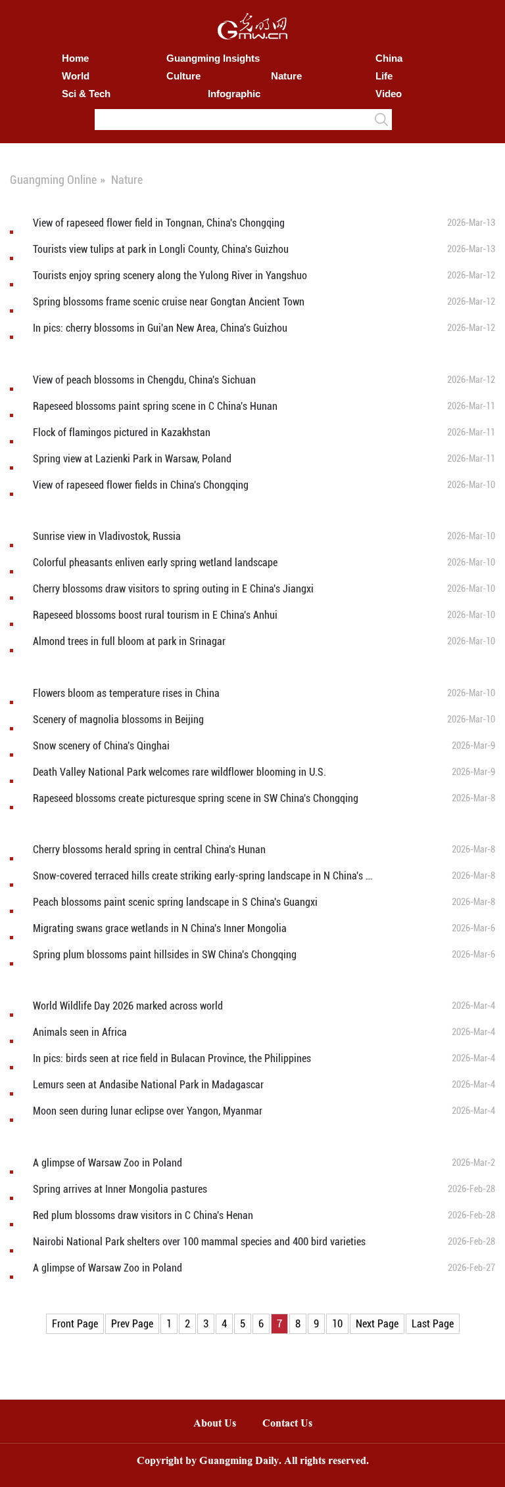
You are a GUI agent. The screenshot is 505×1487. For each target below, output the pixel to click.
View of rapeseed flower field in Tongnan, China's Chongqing (159, 223)
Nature (286, 75)
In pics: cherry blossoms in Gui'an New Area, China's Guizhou (160, 328)
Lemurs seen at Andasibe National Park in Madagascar (148, 1084)
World (75, 75)
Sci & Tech (86, 93)
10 (337, 1324)
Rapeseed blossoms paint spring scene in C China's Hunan (155, 406)
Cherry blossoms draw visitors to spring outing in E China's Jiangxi (173, 589)
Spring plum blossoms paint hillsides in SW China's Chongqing (165, 954)
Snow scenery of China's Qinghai (101, 746)
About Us (214, 1424)
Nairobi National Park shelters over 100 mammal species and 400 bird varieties (199, 1241)
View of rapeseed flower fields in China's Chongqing (141, 485)
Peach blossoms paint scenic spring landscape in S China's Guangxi (175, 902)
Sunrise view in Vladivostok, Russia (107, 536)
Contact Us (293, 1424)
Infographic (234, 93)
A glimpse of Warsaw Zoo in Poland (107, 1163)
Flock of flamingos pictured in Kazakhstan (121, 432)
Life (384, 75)
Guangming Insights (213, 58)
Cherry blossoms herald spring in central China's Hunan (149, 849)
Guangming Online (53, 180)
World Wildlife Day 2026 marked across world (128, 1006)
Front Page (75, 1324)
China (388, 58)
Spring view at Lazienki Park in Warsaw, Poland (132, 459)
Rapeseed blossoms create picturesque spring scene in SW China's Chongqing (195, 798)
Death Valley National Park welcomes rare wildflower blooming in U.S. (179, 772)
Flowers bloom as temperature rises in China (126, 693)
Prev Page (132, 1324)
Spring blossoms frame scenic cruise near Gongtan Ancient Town (168, 302)
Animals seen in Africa (80, 1032)
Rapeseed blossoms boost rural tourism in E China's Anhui (155, 615)
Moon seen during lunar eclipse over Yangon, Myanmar (147, 1111)
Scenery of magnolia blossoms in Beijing (118, 719)
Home (75, 58)
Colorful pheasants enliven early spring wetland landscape (155, 562)
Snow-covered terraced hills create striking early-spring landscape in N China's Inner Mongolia (202, 876)
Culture (183, 75)
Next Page (377, 1324)
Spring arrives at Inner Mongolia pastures (120, 1189)
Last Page (433, 1324)
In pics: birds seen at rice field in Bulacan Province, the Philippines (172, 1058)
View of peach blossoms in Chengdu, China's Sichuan (144, 380)
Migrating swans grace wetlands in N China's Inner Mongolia (160, 928)
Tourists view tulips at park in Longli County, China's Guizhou (161, 249)
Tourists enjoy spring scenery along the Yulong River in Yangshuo (170, 275)
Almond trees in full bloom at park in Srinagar (129, 641)
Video (388, 93)
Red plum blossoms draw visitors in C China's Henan (143, 1215)
